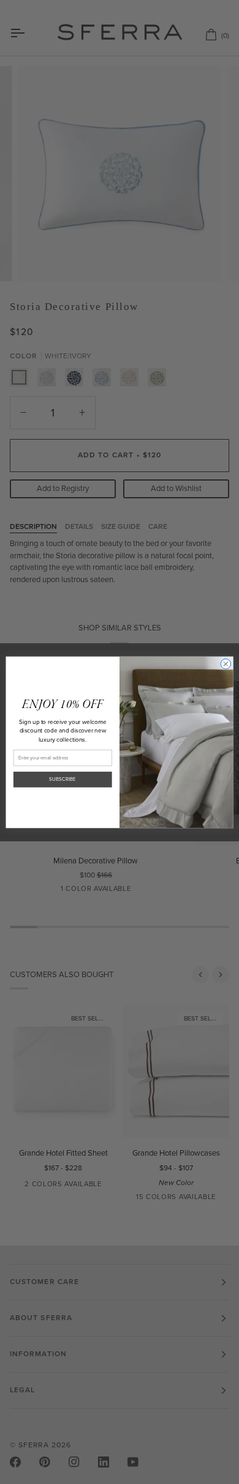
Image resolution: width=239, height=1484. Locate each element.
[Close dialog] (226, 664)
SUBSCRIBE (62, 779)
